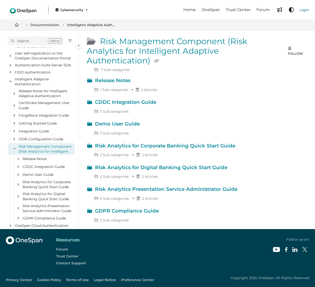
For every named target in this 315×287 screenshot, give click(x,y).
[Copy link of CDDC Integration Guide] (166, 103)
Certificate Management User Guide (44, 105)
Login (304, 10)
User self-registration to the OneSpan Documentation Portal (43, 56)
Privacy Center (19, 280)
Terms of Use (77, 280)
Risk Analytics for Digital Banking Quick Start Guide (46, 196)
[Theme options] (291, 10)
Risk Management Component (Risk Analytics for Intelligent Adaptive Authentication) (45, 149)
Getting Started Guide (38, 123)
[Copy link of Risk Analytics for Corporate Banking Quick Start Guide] (245, 146)
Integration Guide (34, 131)
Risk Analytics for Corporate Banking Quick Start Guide (47, 184)
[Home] (23, 10)
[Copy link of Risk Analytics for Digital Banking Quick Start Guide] (237, 168)
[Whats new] (280, 10)
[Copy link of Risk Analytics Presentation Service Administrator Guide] (247, 190)
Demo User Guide (38, 174)
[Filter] (70, 41)
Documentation (45, 25)
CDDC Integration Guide (44, 166)
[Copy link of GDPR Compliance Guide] (168, 212)
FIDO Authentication (33, 72)
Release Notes (35, 159)
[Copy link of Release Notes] (140, 81)
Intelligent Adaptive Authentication (91, 25)
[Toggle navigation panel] (79, 45)
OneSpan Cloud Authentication (41, 225)
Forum (62, 249)
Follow (295, 53)
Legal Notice (105, 280)
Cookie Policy (49, 280)
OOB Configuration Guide (41, 139)
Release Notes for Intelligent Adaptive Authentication (43, 93)
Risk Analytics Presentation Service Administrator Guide (47, 208)
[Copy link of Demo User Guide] (149, 125)
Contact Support (71, 263)
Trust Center (67, 256)
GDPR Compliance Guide (44, 218)
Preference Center (137, 280)
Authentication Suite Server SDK (43, 65)
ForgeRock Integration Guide (44, 115)
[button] (35, 40)
